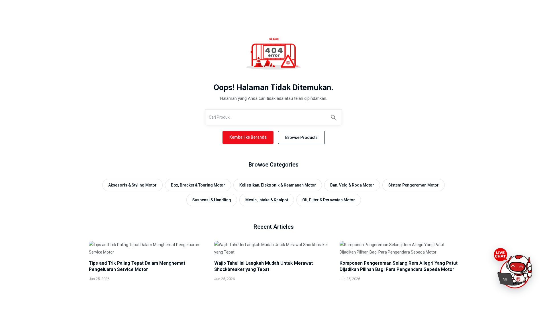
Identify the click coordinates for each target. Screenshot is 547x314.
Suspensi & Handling (211, 200)
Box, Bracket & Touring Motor (198, 185)
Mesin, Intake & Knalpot (266, 200)
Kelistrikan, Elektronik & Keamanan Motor (277, 185)
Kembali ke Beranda (248, 137)
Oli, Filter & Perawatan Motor (328, 200)
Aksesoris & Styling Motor (132, 185)
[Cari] (333, 117)
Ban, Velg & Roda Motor (352, 185)
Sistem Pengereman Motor (413, 185)
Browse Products (301, 137)
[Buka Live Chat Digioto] (514, 268)
